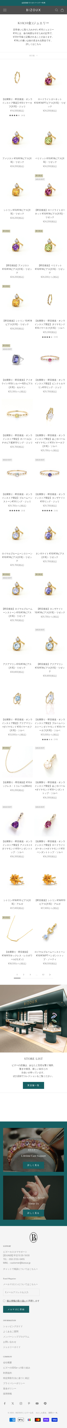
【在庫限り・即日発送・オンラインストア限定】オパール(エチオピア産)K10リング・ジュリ (17, 439)
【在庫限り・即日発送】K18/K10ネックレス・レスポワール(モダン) (17, 955)
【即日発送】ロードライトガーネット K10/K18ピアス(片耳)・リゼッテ (50, 214)
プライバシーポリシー (14, 1383)
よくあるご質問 (10, 1331)
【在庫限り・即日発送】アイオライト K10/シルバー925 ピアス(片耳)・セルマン (17, 383)
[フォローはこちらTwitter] (12, 1403)
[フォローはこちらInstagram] (20, 1403)
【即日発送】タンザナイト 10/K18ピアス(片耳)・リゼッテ (50, 611)
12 (43, 975)
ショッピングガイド (13, 1326)
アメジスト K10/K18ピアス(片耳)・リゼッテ (17, 160)
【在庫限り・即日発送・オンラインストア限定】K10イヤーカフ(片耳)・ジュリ (17, 103)
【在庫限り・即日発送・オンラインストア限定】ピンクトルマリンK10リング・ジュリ (50, 383)
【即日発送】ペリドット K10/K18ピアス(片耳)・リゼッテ (50, 269)
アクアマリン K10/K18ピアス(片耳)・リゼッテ (17, 666)
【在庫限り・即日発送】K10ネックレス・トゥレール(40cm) (17, 784)
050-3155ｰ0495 (17, 1259)
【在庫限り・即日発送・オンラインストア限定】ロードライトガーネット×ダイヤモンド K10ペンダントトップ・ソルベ (50, 846)
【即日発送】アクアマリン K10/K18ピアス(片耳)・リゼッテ (50, 668)
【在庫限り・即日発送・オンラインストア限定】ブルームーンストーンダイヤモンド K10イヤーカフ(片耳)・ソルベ (50, 725)
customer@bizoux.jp (20, 1263)
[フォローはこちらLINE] (45, 1403)
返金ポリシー (9, 1388)
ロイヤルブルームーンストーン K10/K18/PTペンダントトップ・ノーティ (50, 955)
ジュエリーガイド (12, 1347)
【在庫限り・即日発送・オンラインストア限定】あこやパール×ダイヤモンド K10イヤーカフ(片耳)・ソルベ (50, 440)
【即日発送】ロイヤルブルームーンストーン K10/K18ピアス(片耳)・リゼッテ (17, 612)
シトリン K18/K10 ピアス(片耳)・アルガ (17, 902)
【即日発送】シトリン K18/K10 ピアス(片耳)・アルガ (50, 902)
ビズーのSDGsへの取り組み (16, 1367)
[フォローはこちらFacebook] (4, 1403)
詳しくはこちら (33, 44)
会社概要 (7, 1362)
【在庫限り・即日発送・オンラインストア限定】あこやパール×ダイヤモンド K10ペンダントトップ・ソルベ (50, 787)
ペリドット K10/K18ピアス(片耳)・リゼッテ (50, 160)
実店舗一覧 (33, 1085)
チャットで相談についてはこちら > (20, 1269)
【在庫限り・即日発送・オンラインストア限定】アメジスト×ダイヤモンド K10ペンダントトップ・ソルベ (17, 846)
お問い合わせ (9, 1342)
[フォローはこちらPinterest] (29, 1403)
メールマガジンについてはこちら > (20, 1284)
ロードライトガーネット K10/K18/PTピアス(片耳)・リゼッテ (49, 103)
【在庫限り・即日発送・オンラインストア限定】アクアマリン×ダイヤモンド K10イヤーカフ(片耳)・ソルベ (17, 725)
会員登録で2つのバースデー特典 (33, 3)
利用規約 (7, 1373)
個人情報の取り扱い (16, 1301)
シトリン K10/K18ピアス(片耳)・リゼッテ (17, 212)
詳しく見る (33, 1165)
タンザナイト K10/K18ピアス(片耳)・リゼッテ (50, 555)
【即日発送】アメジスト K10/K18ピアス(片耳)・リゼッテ (17, 269)
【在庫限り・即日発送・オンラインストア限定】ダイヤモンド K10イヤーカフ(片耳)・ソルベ (50, 324)
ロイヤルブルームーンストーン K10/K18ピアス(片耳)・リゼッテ (17, 557)
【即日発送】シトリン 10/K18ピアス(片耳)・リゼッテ (17, 322)
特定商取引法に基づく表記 (16, 1378)
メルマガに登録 (16, 1309)
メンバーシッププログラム (16, 1336)
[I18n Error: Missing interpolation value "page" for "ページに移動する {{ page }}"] (50, 974)
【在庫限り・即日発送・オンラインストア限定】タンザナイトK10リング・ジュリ (50, 498)
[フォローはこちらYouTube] (37, 1403)
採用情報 (7, 1393)
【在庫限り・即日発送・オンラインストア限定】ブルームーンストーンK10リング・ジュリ (17, 498)
